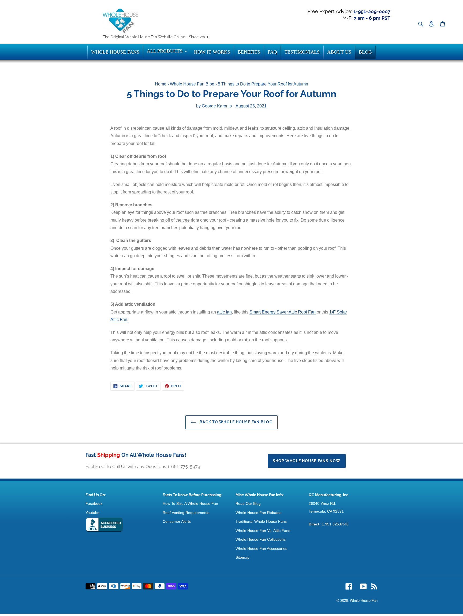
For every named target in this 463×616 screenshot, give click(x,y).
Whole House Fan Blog (192, 84)
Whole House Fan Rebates (258, 512)
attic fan (224, 312)
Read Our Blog (248, 503)
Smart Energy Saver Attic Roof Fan (282, 312)
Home (160, 84)
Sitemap (242, 557)
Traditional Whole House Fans (261, 521)
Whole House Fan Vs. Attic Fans (263, 530)
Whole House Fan (364, 601)
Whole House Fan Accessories (261, 548)
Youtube (92, 512)
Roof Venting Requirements (186, 512)
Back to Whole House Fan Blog (235, 422)
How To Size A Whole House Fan (190, 503)
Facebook (93, 503)
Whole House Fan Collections (261, 539)
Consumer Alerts (177, 521)
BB (104, 525)
